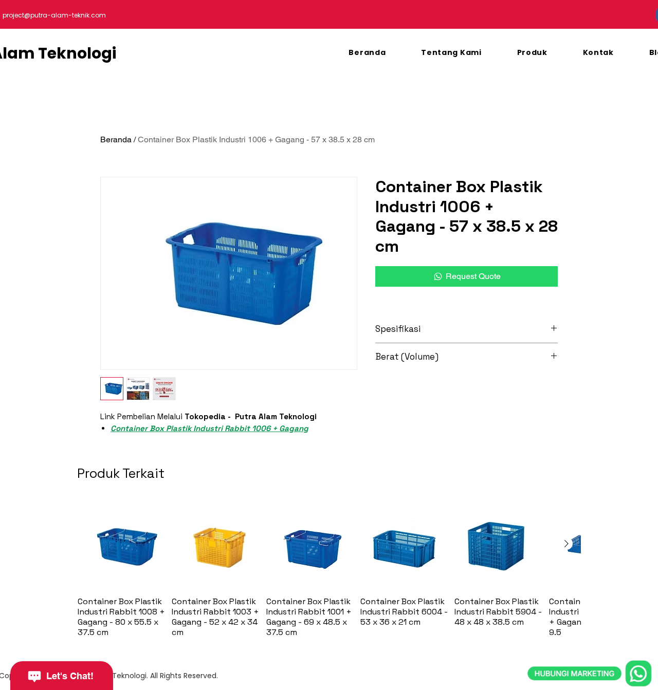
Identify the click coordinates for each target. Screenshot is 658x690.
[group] (329, 569)
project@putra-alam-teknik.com (54, 15)
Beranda (116, 139)
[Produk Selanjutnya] (566, 543)
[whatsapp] (589, 626)
